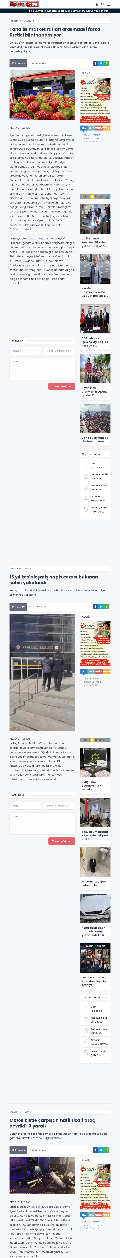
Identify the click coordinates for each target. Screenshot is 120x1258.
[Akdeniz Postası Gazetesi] (24, 4)
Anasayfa (16, 20)
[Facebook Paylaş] (95, 63)
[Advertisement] (42, 312)
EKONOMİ (29, 20)
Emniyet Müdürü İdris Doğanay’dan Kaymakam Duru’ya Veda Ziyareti (68, 10)
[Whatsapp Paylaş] (106, 63)
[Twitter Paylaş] (101, 63)
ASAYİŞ (27, 568)
